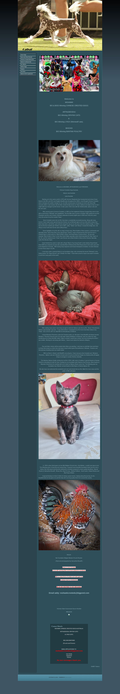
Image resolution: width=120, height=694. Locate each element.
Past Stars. (23, 71)
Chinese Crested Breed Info (27, 59)
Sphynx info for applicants (26, 73)
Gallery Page (23, 66)
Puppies (22, 69)
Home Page (23, 54)
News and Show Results (26, 57)
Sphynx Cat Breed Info (25, 62)
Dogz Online (68, 677)
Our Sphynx (23, 64)
